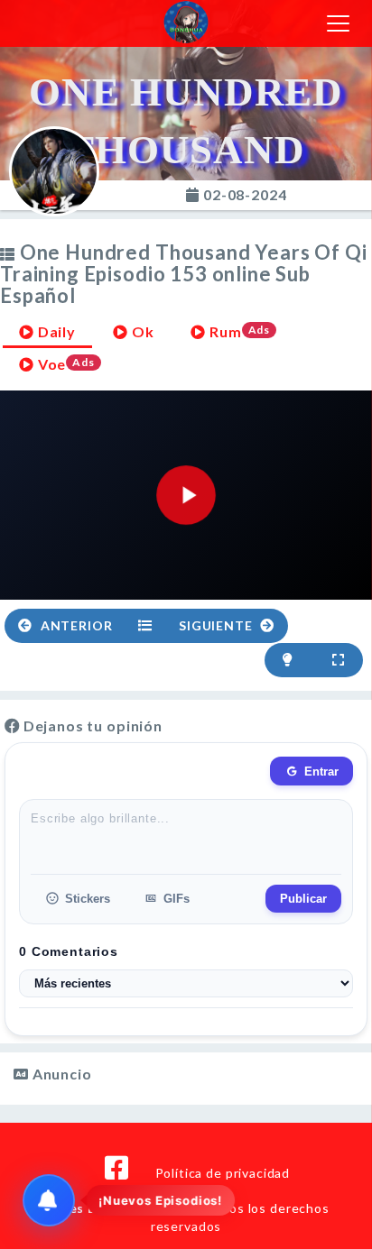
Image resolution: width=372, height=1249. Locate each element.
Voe (64, 363)
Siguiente (217, 625)
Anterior (75, 625)
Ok (141, 331)
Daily (55, 331)
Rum (238, 331)
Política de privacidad (222, 1172)
